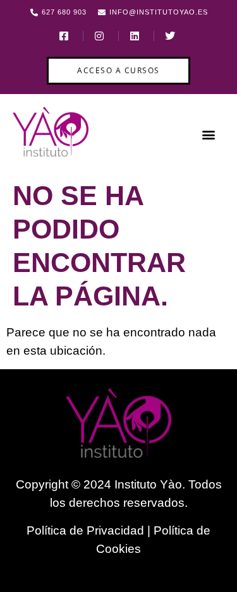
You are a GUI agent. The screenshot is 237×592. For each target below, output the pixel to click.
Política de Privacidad (85, 530)
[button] (208, 134)
